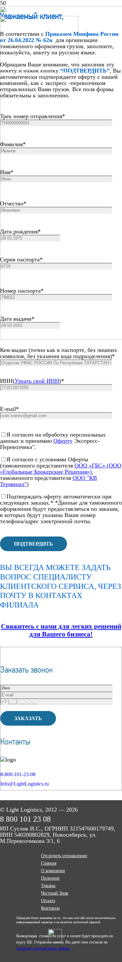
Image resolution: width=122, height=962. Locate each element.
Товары (48, 885)
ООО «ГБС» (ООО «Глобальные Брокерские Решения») (60, 468)
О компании (53, 870)
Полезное (50, 878)
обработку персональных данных (43, 948)
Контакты (50, 908)
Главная (48, 863)
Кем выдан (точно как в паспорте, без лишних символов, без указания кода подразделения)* (58, 353)
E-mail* (9, 409)
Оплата (48, 900)
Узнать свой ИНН (37, 381)
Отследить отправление (64, 855)
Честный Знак (54, 893)
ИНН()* (32, 381)
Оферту (63, 441)
